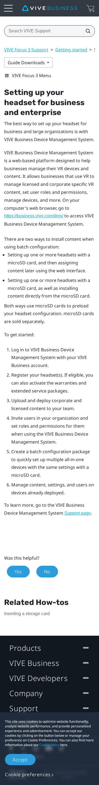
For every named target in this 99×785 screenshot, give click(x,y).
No (47, 571)
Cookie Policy (49, 744)
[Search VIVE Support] (86, 31)
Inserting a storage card (27, 613)
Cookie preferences (28, 774)
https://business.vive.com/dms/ (33, 216)
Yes (18, 571)
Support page (77, 513)
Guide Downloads (27, 63)
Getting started (71, 50)
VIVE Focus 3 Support (26, 50)
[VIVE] (49, 8)
